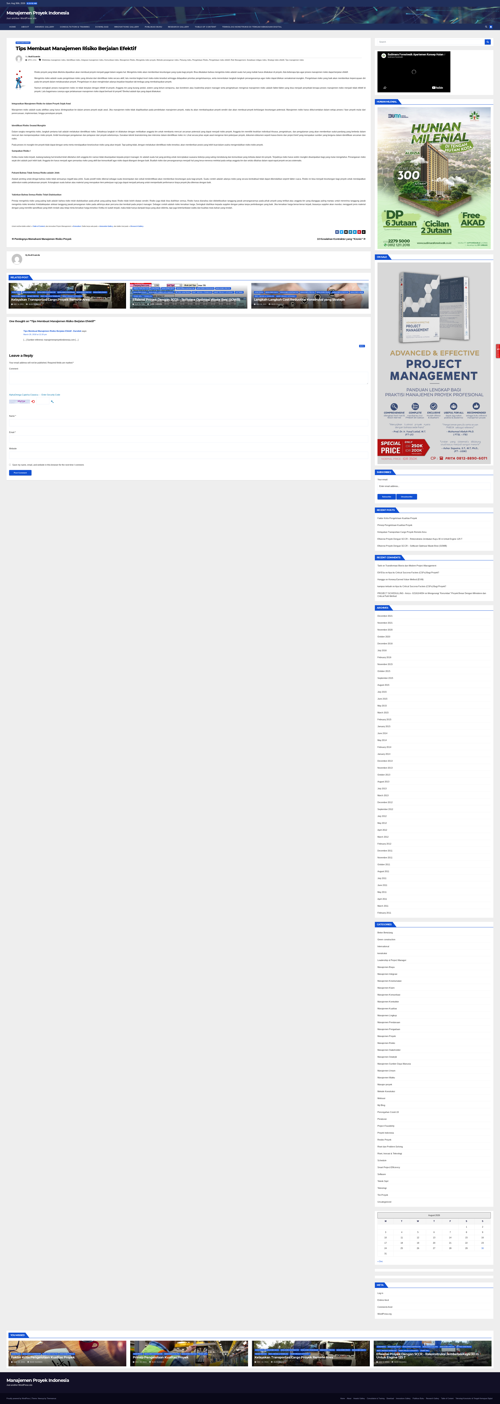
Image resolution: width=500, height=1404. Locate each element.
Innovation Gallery (106, 226)
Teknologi (148, 296)
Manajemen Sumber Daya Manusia (161, 292)
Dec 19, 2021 (19, 1362)
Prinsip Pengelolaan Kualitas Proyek (394, 525)
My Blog (381, 1105)
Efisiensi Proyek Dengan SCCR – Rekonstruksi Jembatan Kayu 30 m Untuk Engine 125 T (420, 539)
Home (12, 27)
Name (12, 416)
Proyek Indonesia (385, 1133)
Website (13, 448)
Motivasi (381, 1098)
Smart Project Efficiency (72, 296)
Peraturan (382, 1119)
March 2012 (383, 837)
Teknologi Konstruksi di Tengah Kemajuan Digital (252, 27)
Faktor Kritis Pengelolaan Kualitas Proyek (397, 518)
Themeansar (51, 1398)
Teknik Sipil (137, 296)
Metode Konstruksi (183, 292)
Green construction (141, 288)
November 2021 (385, 623)
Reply (362, 346)
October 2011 (383, 864)
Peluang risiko (185, 60)
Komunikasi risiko (111, 60)
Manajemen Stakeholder (389, 1050)
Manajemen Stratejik (340, 292)
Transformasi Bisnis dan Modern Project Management (410, 566)
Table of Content (205, 27)
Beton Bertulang (385, 933)
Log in (380, 1293)
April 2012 (382, 830)
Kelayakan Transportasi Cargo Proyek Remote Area (50, 299)
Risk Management (238, 60)
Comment (13, 369)
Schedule (382, 1160)
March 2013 (383, 795)
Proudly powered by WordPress (19, 1398)
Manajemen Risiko (23, 42)
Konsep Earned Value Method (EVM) (406, 579)
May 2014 (382, 740)
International (383, 946)
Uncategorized (384, 1202)
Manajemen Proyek (84, 292)
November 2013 (385, 768)
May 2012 (382, 823)
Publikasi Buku (153, 27)
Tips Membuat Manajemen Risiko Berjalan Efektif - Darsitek (52, 331)
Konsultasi (77, 226)
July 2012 (382, 816)
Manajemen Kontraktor (46, 292)
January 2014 (383, 754)
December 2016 (385, 643)
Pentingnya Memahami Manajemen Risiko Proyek (42, 239)
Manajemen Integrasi (387, 974)
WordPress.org (384, 1314)
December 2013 (385, 761)
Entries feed (383, 1300)
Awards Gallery (44, 27)
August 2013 (383, 782)
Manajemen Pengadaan (66, 292)
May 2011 (382, 892)
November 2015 (385, 664)
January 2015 (383, 726)
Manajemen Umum (356, 292)
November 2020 (385, 630)
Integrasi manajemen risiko (92, 60)
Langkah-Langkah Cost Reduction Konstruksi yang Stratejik (299, 299)
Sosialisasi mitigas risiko (257, 60)
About (25, 27)
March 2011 (383, 906)
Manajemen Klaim (386, 988)
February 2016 (384, 657)
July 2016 (382, 650)
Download (101, 27)
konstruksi (16, 292)
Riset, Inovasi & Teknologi (50, 296)
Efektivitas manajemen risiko (53, 60)
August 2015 (383, 685)
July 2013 (382, 788)
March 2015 (383, 713)
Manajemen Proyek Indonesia (38, 13)
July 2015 (382, 692)
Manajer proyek (384, 1084)
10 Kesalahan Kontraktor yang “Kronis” (340, 239)
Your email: (382, 479)
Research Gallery (178, 27)
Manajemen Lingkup (387, 1015)
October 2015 (383, 671)
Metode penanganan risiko (168, 60)
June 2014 (382, 733)
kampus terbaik (384, 586)
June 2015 (382, 699)
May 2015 (382, 706)
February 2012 (384, 844)
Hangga (381, 579)
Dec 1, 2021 (384, 1362)
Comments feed (384, 1307)
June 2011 (382, 885)
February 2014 (384, 747)
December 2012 (385, 802)
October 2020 (383, 637)
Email (12, 432)
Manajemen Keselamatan (389, 981)
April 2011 (382, 899)
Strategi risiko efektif (276, 60)
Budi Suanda (34, 56)
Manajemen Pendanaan (388, 1022)
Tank (379, 566)
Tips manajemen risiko (294, 60)
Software (239, 292)
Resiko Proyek (33, 296)
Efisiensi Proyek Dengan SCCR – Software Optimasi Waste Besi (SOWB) (186, 299)
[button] (486, 27)
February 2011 (384, 913)
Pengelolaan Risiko (200, 60)
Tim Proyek (382, 1195)
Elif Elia (381, 572)
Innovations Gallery (126, 27)
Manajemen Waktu (18, 296)
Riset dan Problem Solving (390, 1147)
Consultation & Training (75, 27)
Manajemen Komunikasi (388, 995)
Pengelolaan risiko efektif (219, 60)
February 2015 (384, 719)
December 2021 (385, 616)
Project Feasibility (386, 1126)
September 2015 (385, 678)
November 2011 (385, 857)
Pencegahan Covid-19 (388, 1112)
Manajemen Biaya (29, 292)
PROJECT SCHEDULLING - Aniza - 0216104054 (400, 593)
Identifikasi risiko (73, 60)
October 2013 (383, 775)
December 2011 (385, 851)
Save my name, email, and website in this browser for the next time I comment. (48, 465)
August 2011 (383, 871)
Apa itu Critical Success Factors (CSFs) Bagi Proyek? (413, 572)
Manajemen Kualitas (387, 1008)
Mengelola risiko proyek (146, 60)
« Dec (380, 1261)
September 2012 (385, 809)
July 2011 (382, 878)
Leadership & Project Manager (391, 960)
